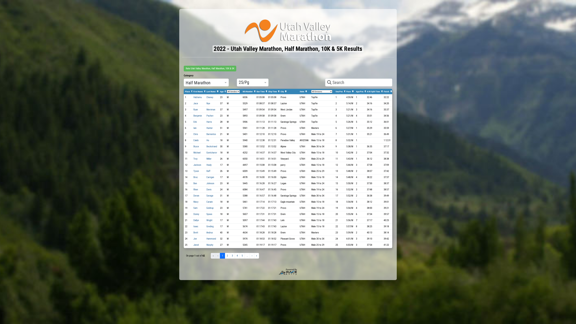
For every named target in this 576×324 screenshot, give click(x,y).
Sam (195, 208)
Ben (195, 183)
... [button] (247, 255)
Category (188, 75)
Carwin (209, 201)
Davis (209, 189)
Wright (209, 220)
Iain (194, 128)
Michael (197, 152)
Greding (210, 226)
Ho (207, 140)
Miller (209, 158)
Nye (208, 103)
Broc (195, 177)
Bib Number (248, 91)
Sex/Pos (339, 91)
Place (187, 91)
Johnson (210, 183)
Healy (209, 165)
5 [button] (242, 255)
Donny (196, 214)
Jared (196, 244)
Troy (195, 158)
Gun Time (260, 91)
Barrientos (211, 134)
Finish (386, 91)
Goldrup (210, 208)
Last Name (211, 91)
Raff (208, 171)
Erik (195, 121)
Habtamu (197, 97)
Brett (195, 232)
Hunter (209, 128)
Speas (209, 214)
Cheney (209, 97)
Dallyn (196, 220)
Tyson (196, 171)
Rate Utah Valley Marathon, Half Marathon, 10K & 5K (210, 68)
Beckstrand (211, 146)
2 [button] (227, 255)
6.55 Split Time (373, 91)
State (302, 91)
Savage (209, 195)
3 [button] (232, 255)
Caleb (196, 140)
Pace (348, 91)
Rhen (195, 189)
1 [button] (222, 255)
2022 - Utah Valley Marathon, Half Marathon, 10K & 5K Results (288, 48)
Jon (195, 238)
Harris (209, 121)
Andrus (209, 232)
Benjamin (197, 115)
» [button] (256, 255)
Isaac (195, 226)
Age (222, 91)
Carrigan (210, 177)
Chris (195, 134)
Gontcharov (211, 152)
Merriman (210, 109)
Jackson (197, 165)
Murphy (209, 244)
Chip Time (272, 91)
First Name (198, 91)
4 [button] (237, 255)
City (282, 91)
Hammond (211, 238)
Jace (195, 103)
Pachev (209, 115)
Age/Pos (359, 91)
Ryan (195, 109)
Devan (196, 195)
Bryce (196, 146)
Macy (195, 201)
